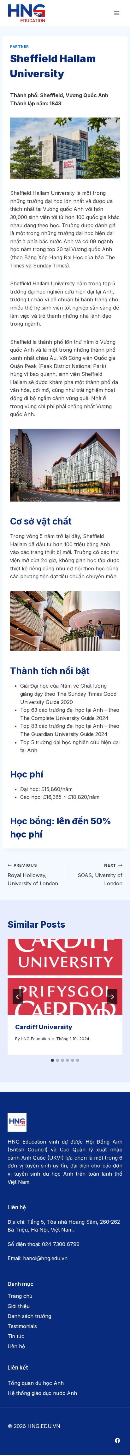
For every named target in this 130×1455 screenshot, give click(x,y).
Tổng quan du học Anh (36, 1383)
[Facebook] (117, 1441)
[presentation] (65, 977)
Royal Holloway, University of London (34, 875)
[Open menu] (116, 13)
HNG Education (35, 1038)
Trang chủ (20, 1296)
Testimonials (22, 1326)
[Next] (112, 996)
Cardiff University (44, 1027)
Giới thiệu (19, 1306)
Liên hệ (16, 1346)
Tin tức (16, 1336)
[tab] (52, 1060)
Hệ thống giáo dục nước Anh (42, 1393)
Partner (19, 46)
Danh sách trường (29, 1316)
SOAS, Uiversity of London (100, 875)
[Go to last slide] (18, 996)
